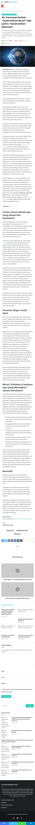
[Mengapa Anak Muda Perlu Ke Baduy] (9, 629)
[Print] (21, 540)
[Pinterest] (12, 540)
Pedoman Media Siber (7, 805)
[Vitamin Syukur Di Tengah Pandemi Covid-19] (5, 756)
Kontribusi (3, 802)
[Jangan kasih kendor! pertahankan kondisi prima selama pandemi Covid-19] (5, 723)
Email (3, 677)
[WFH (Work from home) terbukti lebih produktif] (5, 764)
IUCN (4, 243)
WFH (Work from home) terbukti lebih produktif (22, 762)
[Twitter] (6, 540)
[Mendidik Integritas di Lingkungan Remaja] (5, 734)
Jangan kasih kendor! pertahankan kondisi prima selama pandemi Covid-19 (21, 719)
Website (3, 683)
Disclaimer (4, 807)
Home (4, 11)
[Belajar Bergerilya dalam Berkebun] (26, 613)
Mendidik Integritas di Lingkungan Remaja (21, 731)
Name (3, 671)
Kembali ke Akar (23, 530)
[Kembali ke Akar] (10, 2)
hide (10, 206)
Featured (10, 530)
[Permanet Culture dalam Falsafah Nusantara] (26, 629)
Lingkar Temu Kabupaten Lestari (22, 519)
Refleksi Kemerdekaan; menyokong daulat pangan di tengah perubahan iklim (8, 612)
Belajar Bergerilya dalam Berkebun (25, 619)
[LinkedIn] (9, 540)
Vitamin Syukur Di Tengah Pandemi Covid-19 (21, 755)
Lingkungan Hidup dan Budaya (14, 11)
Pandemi (18, 534)
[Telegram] (15, 540)
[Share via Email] (18, 540)
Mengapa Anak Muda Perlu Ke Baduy (7, 636)
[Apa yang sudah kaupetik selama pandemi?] (5, 772)
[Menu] (2, 3)
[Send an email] (10, 40)
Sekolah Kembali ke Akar (7, 800)
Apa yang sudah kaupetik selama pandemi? (21, 770)
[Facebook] (2, 540)
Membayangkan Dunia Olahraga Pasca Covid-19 (21, 747)
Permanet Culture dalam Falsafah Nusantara (25, 636)
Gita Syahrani (7, 40)
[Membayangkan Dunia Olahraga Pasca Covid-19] (5, 748)
